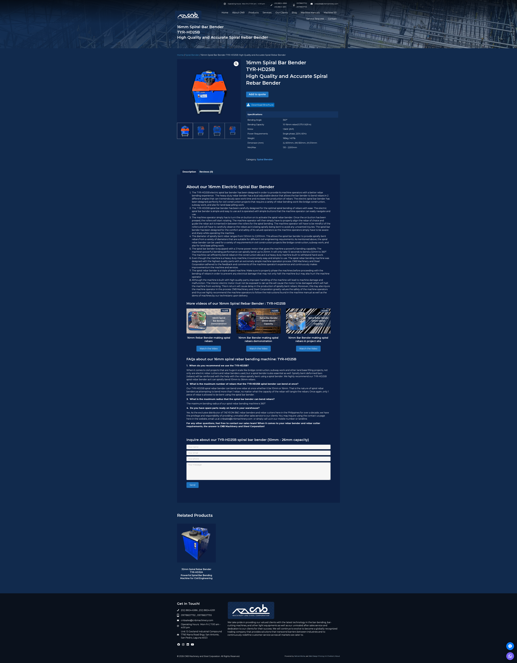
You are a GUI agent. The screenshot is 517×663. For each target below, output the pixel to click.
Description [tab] (189, 172)
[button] (236, 63)
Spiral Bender (192, 55)
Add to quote (257, 94)
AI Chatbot (329, 656)
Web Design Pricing (316, 656)
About (337, 656)
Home (180, 55)
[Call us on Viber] (510, 656)
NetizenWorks (299, 656)
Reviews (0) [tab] (206, 172)
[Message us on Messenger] (510, 646)
